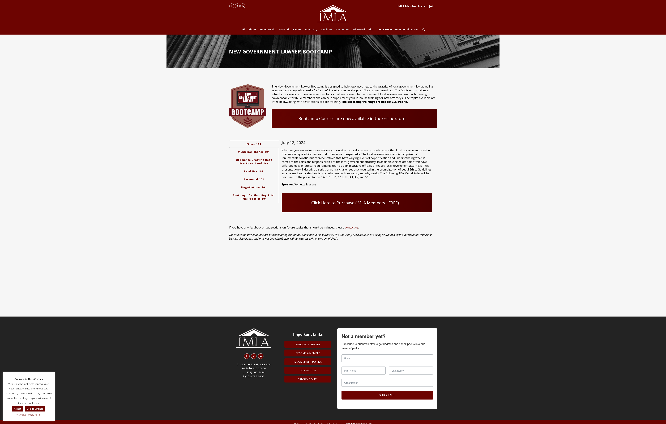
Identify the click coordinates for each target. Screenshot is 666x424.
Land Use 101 (253, 171)
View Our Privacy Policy (28, 414)
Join (431, 6)
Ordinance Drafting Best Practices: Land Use (254, 161)
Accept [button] (17, 408)
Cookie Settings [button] (35, 408)
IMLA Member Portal (412, 6)
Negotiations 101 (254, 187)
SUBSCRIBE (387, 395)
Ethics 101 (253, 144)
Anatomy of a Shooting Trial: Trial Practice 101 (254, 196)
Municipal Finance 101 (254, 151)
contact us (351, 227)
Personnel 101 (254, 179)
